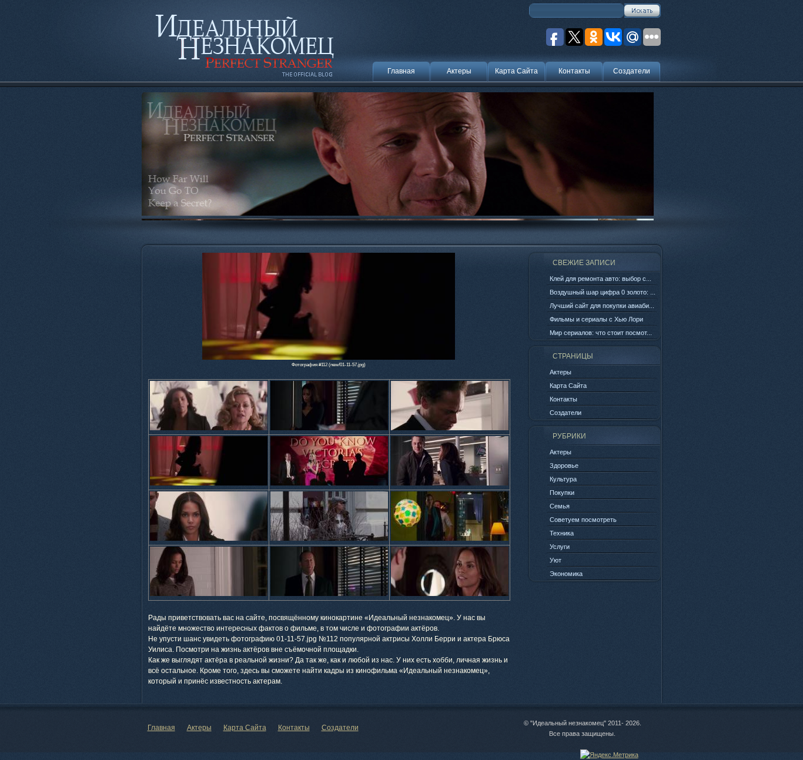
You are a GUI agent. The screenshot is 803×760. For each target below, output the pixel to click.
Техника (562, 533)
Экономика (566, 573)
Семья (560, 506)
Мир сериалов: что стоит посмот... (601, 332)
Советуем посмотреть (583, 519)
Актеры (459, 71)
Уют (555, 560)
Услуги (560, 546)
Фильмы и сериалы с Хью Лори (596, 319)
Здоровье (564, 465)
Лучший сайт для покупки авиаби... (602, 305)
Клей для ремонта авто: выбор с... (600, 278)
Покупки (562, 492)
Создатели (631, 71)
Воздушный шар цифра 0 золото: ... (602, 292)
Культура (563, 479)
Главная (401, 71)
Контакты (574, 71)
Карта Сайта (516, 71)
